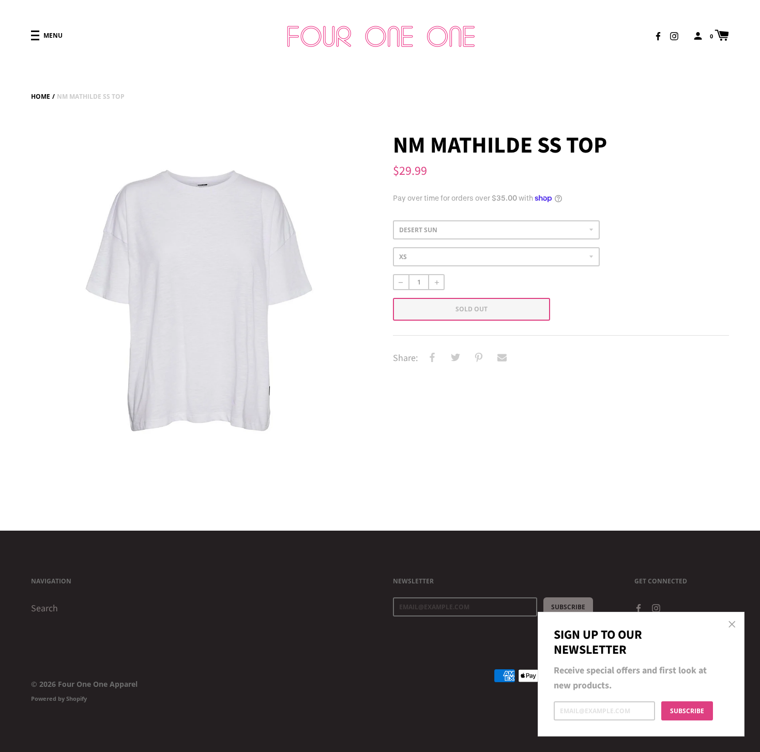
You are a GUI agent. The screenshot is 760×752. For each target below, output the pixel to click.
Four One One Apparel (98, 684)
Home (40, 96)
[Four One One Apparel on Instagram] (674, 35)
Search (44, 608)
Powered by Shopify (59, 698)
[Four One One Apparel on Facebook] (658, 35)
